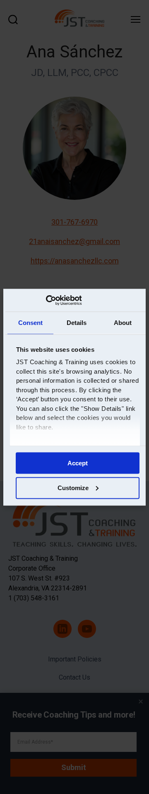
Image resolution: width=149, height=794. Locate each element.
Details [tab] (77, 322)
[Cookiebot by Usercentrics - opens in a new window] (46, 300)
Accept (77, 462)
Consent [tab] (30, 322)
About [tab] (123, 322)
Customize (73, 487)
